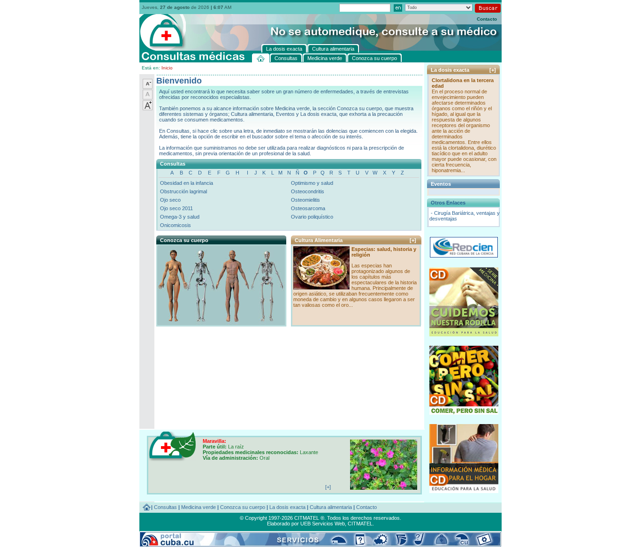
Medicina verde (198, 507)
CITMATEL (360, 523)
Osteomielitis (305, 200)
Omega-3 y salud (179, 217)
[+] (413, 240)
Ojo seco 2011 (176, 208)
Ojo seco (170, 200)
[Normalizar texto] (148, 97)
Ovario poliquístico (312, 217)
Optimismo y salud (312, 183)
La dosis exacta (287, 507)
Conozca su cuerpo (242, 507)
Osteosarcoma (308, 208)
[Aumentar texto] (148, 108)
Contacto (487, 19)
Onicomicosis (175, 225)
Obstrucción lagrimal (183, 191)
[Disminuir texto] (148, 87)
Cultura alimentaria (331, 507)
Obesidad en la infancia (186, 183)
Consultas (165, 507)
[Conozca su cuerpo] (220, 323)
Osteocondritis (307, 191)
